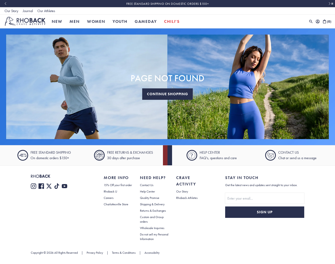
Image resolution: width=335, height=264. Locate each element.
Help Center (147, 191)
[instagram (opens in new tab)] (33, 186)
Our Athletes (46, 10)
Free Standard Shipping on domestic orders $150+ (167, 4)
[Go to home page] (58, 176)
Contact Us (146, 185)
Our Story (11, 10)
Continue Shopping (167, 94)
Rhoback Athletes (187, 198)
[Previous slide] (5, 3)
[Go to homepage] (25, 21)
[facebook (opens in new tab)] (41, 186)
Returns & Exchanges (153, 211)
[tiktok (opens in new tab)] (56, 186)
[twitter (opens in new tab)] (49, 186)
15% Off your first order (118, 185)
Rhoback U (110, 191)
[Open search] (311, 21)
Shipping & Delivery (152, 204)
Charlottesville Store (116, 204)
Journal (28, 10)
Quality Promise (149, 198)
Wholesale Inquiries (152, 228)
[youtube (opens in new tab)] (64, 186)
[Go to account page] (317, 21)
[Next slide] (329, 3)
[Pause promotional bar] (332, 3)
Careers (108, 198)
